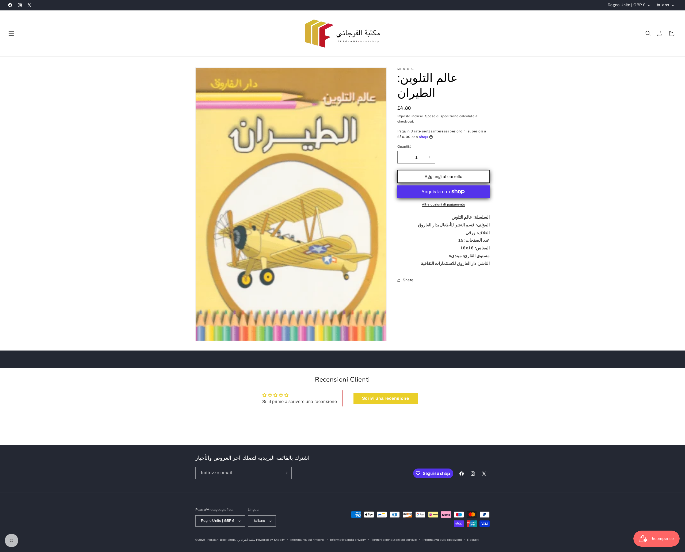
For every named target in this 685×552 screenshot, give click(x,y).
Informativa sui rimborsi (307, 539)
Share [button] (408, 280)
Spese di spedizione (441, 116)
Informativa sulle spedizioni (442, 539)
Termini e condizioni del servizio (394, 539)
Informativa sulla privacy (348, 539)
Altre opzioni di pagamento (443, 204)
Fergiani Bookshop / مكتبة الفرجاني (231, 539)
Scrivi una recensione (385, 398)
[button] (11, 33)
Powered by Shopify (270, 539)
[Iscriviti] (285, 473)
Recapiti (473, 539)
